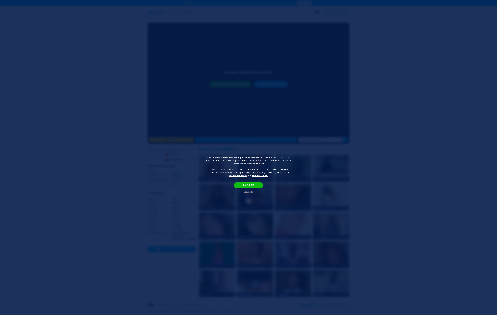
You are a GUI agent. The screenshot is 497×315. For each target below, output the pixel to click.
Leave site (248, 192)
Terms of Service (238, 175)
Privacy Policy (260, 175)
